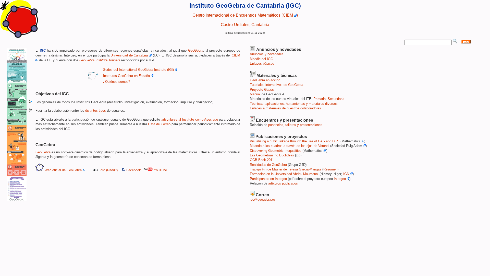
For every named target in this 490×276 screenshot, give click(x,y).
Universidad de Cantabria (129, 55)
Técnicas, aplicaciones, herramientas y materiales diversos (294, 104)
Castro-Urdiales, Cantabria (245, 24)
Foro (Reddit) (108, 170)
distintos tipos (95, 110)
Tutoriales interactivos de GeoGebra (276, 85)
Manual (255, 94)
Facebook (133, 170)
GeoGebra (195, 50)
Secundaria (336, 99)
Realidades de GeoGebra (268, 165)
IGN (346, 174)
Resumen (330, 169)
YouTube (160, 170)
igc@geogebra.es (263, 199)
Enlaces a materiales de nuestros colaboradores (285, 108)
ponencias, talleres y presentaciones (295, 125)
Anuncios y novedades (267, 54)
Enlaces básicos (262, 63)
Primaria (319, 99)
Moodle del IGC (261, 59)
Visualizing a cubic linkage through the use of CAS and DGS (294, 141)
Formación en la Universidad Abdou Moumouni (284, 174)
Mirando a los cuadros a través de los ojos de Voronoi (289, 146)
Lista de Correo (159, 124)
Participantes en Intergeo (268, 179)
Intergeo (340, 179)
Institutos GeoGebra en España (126, 76)
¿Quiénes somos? (116, 82)
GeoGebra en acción (265, 80)
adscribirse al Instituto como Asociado (189, 119)
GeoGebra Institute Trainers (99, 60)
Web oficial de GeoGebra (63, 170)
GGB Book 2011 (262, 160)
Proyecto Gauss (262, 89)
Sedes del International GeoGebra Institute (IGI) (139, 70)
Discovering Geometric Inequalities (275, 151)
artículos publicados (283, 183)
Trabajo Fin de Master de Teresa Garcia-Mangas (285, 169)
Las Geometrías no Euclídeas (272, 155)
